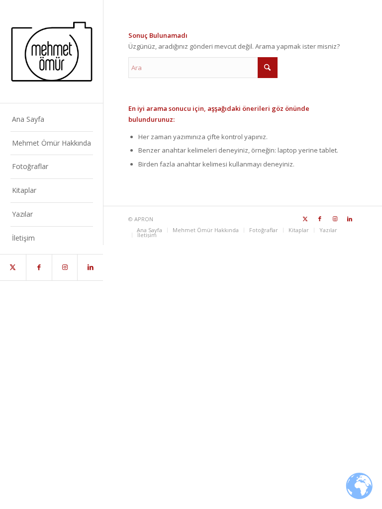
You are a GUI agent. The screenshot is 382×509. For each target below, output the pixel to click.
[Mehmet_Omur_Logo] (51, 51)
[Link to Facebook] (39, 267)
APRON (143, 219)
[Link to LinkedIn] (90, 267)
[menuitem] (51, 120)
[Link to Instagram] (65, 267)
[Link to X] (13, 267)
